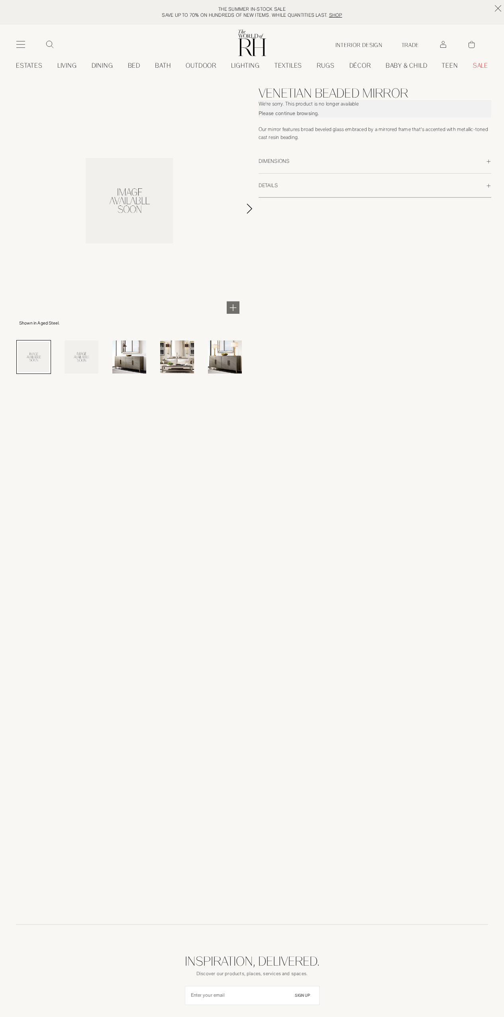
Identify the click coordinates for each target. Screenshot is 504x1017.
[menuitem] (29, 65)
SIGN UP (302, 995)
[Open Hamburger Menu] (20, 44)
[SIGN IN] (443, 44)
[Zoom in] (233, 307)
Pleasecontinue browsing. (289, 113)
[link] (407, 65)
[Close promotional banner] (498, 8)
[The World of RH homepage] (252, 42)
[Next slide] (258, 208)
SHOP (335, 15)
